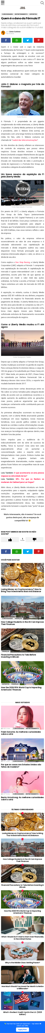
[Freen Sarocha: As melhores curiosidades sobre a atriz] (22, 718)
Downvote (34, 539)
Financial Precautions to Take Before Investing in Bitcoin (18, 655)
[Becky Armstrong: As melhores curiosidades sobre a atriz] (22, 783)
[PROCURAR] (42, 3)
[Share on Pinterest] (39, 40)
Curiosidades (7, 619)
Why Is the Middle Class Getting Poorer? (22, 962)
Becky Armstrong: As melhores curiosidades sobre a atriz (22, 798)
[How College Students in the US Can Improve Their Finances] (22, 608)
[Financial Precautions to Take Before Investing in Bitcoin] (22, 640)
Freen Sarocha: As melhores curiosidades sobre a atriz (21, 733)
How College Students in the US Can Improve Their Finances (22, 623)
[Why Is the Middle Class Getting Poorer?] (22, 951)
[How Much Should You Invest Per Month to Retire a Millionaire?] (22, 975)
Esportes (5, 684)
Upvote (10, 539)
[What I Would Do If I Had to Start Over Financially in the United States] (22, 925)
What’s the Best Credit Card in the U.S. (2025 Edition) (22, 1013)
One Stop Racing (22, 262)
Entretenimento (32, 728)
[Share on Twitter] (28, 40)
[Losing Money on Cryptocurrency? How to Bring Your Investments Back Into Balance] (22, 575)
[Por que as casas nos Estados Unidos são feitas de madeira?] (22, 750)
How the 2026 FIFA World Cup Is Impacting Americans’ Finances (21, 688)
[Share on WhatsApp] (17, 40)
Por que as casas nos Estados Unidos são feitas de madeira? (21, 765)
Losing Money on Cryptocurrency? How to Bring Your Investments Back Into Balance (21, 590)
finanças (5, 586)
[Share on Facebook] (6, 40)
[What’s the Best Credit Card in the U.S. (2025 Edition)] (22, 1001)
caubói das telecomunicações (24, 140)
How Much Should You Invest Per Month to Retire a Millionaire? (22, 987)
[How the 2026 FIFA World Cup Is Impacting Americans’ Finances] (22, 673)
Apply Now (22, 1030)
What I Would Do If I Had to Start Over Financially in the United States (22, 938)
